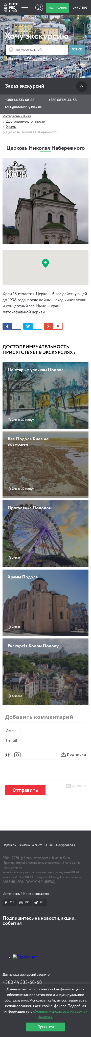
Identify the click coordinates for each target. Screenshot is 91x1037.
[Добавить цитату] (8, 754)
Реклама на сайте (30, 845)
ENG (84, 7)
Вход (39, 8)
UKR (76, 7)
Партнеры (9, 845)
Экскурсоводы (65, 845)
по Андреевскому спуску (44, 58)
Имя (10, 730)
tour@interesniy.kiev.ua (23, 107)
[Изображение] (17, 754)
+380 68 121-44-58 (63, 100)
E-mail (11, 740)
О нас (48, 845)
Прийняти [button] (45, 1027)
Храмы (11, 127)
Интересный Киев (17, 116)
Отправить (25, 790)
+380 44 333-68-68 (19, 100)
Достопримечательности (25, 121)
